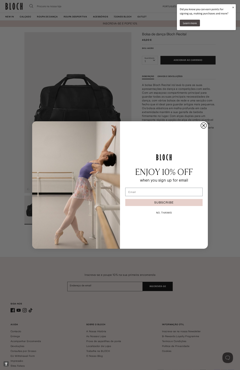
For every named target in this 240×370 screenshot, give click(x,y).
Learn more (190, 23)
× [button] (233, 7)
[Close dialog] (203, 125)
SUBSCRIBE (164, 202)
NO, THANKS (164, 212)
